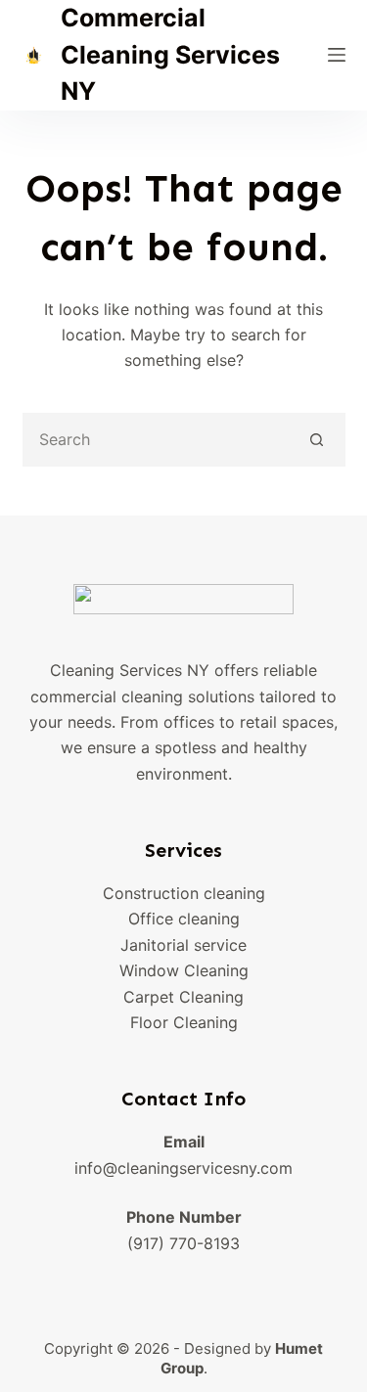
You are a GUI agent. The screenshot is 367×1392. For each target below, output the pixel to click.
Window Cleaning (184, 970)
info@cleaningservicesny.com (183, 1168)
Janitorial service (183, 945)
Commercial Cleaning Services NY (170, 54)
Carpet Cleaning (183, 997)
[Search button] (317, 440)
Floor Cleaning (184, 1022)
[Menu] (336, 55)
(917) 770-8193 (183, 1243)
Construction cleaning (184, 893)
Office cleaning (184, 918)
